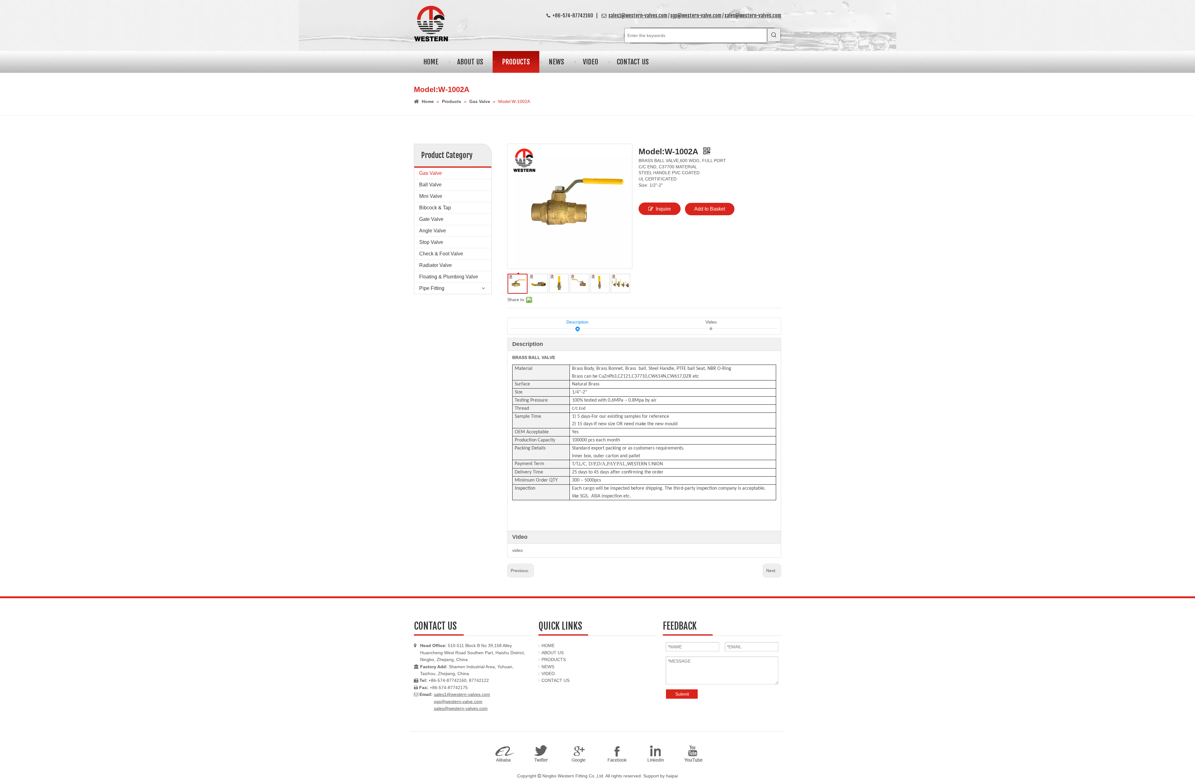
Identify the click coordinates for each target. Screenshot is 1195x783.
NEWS (547, 666)
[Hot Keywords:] (774, 35)
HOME (548, 645)
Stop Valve (431, 242)
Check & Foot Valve (441, 253)
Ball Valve (430, 184)
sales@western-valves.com (752, 15)
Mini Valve (430, 196)
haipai (672, 775)
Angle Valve (432, 230)
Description (577, 321)
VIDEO (548, 673)
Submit (682, 694)
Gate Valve (431, 219)
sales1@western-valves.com (637, 15)
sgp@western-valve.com (695, 15)
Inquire (663, 209)
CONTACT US (555, 680)
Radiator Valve (435, 265)
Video (711, 321)
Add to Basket (709, 209)
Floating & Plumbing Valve (448, 276)
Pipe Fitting (431, 288)
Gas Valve (430, 173)
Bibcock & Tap (435, 207)
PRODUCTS (553, 659)
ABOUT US (552, 652)
